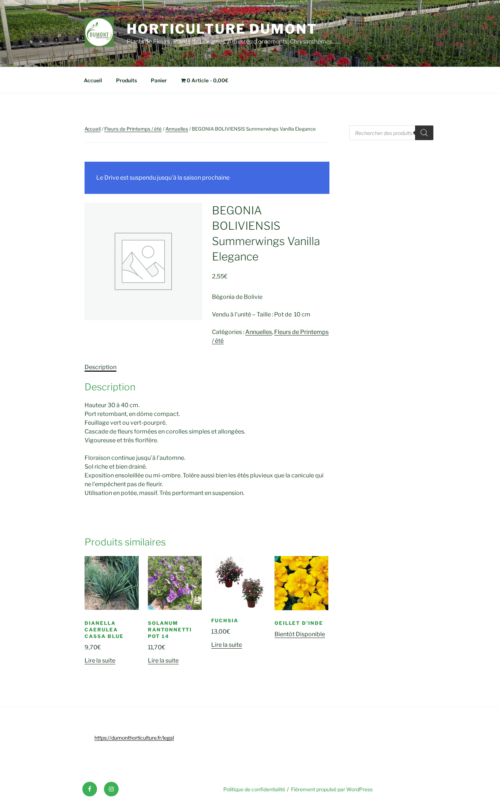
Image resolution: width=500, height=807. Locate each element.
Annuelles (176, 129)
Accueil (93, 80)
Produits (126, 80)
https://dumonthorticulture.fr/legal (134, 738)
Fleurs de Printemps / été (133, 129)
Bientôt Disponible (300, 634)
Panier (159, 80)
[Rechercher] (424, 132)
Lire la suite (100, 660)
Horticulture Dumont (222, 29)
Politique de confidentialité (254, 789)
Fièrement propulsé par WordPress (332, 789)
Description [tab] (100, 367)
